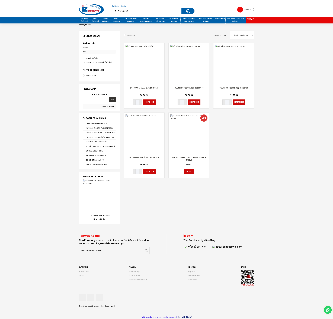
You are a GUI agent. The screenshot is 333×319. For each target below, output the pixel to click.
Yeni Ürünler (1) (91, 75)
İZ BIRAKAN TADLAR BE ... (99, 215)
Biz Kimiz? (116, 6)
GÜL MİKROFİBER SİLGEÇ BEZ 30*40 (189, 88)
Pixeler (188, 317)
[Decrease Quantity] (134, 102)
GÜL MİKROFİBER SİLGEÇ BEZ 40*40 (144, 157)
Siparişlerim (193, 279)
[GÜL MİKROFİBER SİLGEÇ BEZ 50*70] (233, 63)
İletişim (123, 6)
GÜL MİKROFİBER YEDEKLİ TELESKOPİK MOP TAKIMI (189, 158)
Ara (112, 99)
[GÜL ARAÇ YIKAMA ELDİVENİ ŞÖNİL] (144, 63)
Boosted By (182, 317)
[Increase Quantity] (140, 102)
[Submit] (146, 250)
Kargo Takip (134, 271)
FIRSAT (250, 19)
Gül (90, 24)
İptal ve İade (134, 275)
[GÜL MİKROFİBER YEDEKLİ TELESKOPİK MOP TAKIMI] (188, 133)
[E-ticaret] (158, 317)
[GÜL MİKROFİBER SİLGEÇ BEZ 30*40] (188, 63)
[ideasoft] (146, 317)
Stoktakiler (131, 35)
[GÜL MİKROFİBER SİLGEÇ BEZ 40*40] (144, 133)
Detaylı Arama (108, 106)
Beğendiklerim (194, 275)
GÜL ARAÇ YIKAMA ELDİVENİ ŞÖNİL (144, 88)
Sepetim (191, 271)
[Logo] (91, 9)
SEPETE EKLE (149, 102)
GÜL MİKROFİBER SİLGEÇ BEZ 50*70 (233, 88)
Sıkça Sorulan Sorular (138, 279)
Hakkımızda (84, 271)
